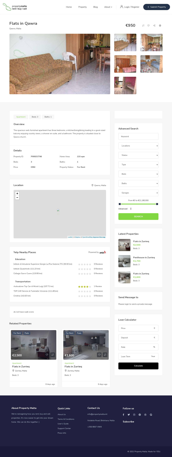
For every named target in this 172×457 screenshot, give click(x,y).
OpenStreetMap (87, 237)
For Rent (81, 167)
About (107, 7)
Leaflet (70, 237)
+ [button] (17, 193)
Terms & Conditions (66, 419)
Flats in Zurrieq (21, 366)
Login (127, 7)
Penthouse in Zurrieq (144, 257)
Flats (27, 333)
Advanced (123, 209)
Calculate (138, 366)
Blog (95, 7)
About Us (62, 414)
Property (82, 7)
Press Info (62, 433)
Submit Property (158, 7)
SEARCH (138, 216)
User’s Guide (63, 423)
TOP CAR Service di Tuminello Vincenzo (31, 291)
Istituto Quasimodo (22, 268)
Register (135, 7)
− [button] (17, 197)
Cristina (17, 295)
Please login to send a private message (135, 304)
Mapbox (77, 237)
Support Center (64, 428)
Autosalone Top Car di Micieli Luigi (28, 286)
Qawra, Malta (15, 28)
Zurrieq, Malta (21, 370)
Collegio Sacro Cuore (23, 273)
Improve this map (99, 237)
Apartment (20, 117)
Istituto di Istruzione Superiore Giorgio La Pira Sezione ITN (38, 264)
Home (69, 7)
